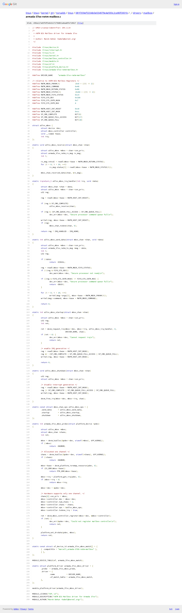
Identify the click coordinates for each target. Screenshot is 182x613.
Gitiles (16, 609)
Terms (31, 609)
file (80, 23)
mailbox (147, 12)
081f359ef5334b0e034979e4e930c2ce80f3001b (102, 12)
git (52, 12)
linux (28, 12)
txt (170, 609)
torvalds (61, 12)
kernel (44, 12)
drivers (137, 12)
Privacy (23, 609)
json (177, 609)
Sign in (176, 4)
